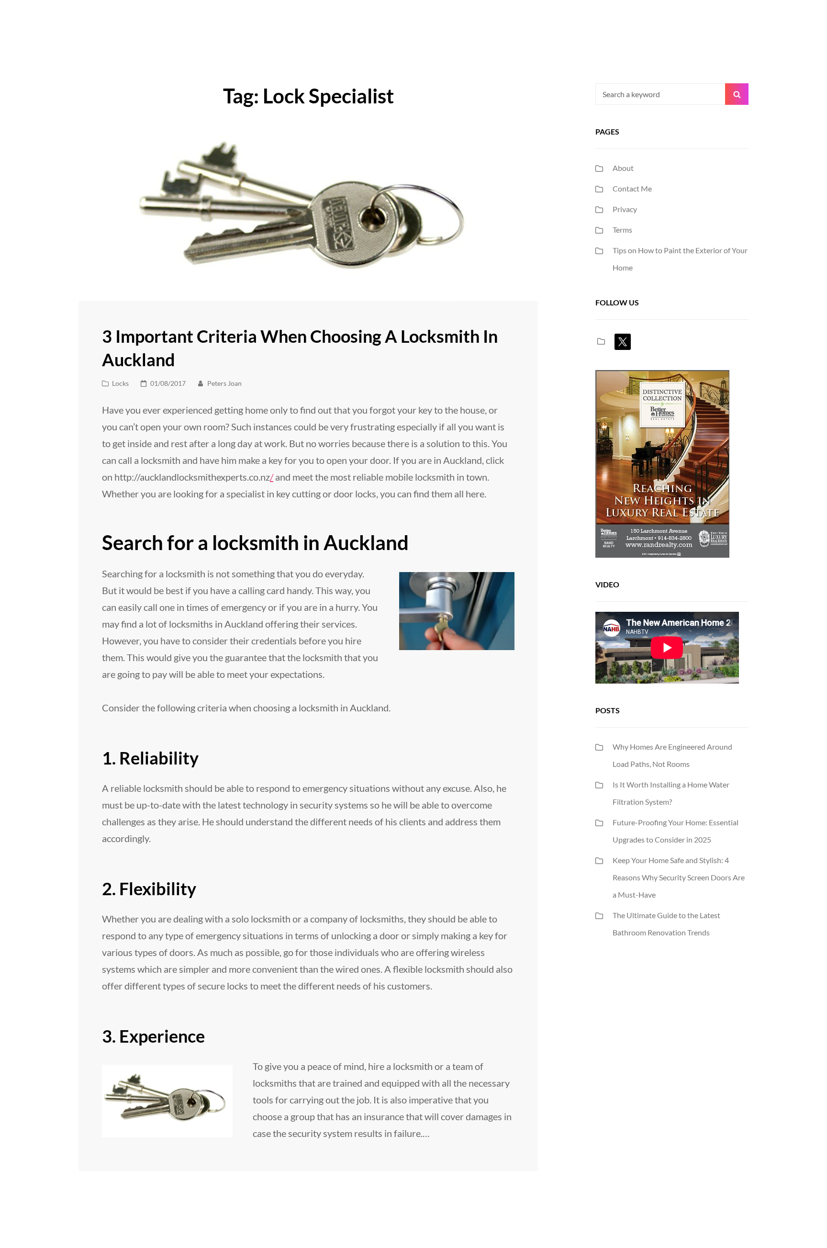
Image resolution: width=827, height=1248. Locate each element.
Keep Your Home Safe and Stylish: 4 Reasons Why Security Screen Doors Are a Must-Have (679, 877)
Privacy (625, 209)
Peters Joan (224, 383)
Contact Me (632, 188)
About (623, 167)
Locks (120, 383)
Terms (622, 229)
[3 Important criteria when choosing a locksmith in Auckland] (308, 215)
